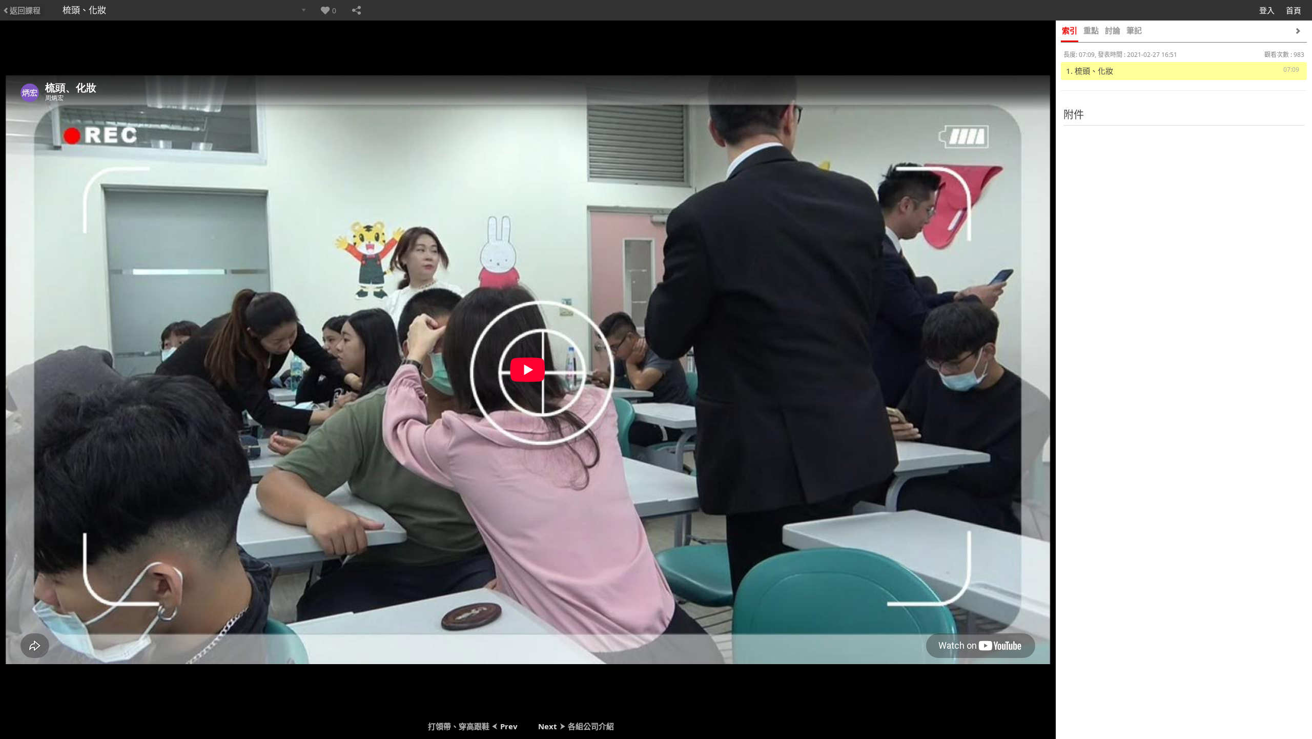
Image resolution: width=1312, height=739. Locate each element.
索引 (1069, 30)
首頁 (1293, 10)
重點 (1091, 30)
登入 (1267, 10)
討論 (1112, 30)
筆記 (1134, 30)
